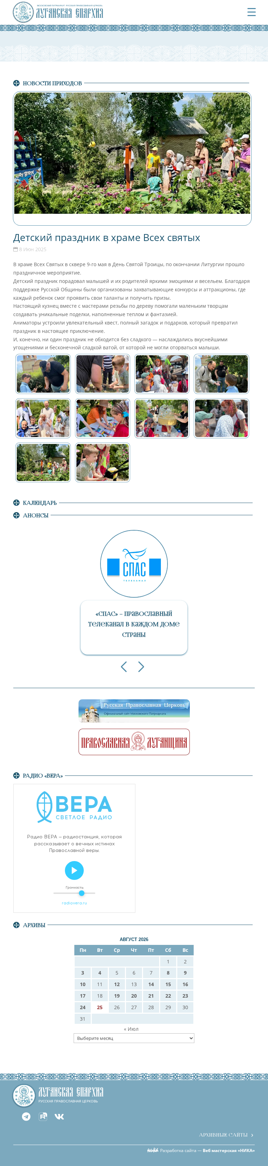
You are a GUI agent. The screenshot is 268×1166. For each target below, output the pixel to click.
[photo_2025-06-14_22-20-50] (102, 374)
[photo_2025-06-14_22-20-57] (162, 418)
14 (151, 984)
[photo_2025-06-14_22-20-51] (162, 374)
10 (82, 984)
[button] (124, 666)
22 (168, 995)
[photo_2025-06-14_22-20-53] (43, 418)
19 (117, 995)
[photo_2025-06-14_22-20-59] (221, 418)
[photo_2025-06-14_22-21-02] (102, 462)
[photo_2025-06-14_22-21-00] (43, 462)
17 (82, 995)
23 (185, 995)
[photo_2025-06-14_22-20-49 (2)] (43, 374)
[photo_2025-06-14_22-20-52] (221, 374)
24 (82, 1007)
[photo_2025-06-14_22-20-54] (102, 418)
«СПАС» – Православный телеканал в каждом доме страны (134, 624)
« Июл (131, 1029)
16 (185, 984)
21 (151, 995)
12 (117, 984)
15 (168, 984)
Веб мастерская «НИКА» (229, 1150)
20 (134, 995)
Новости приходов (52, 83)
